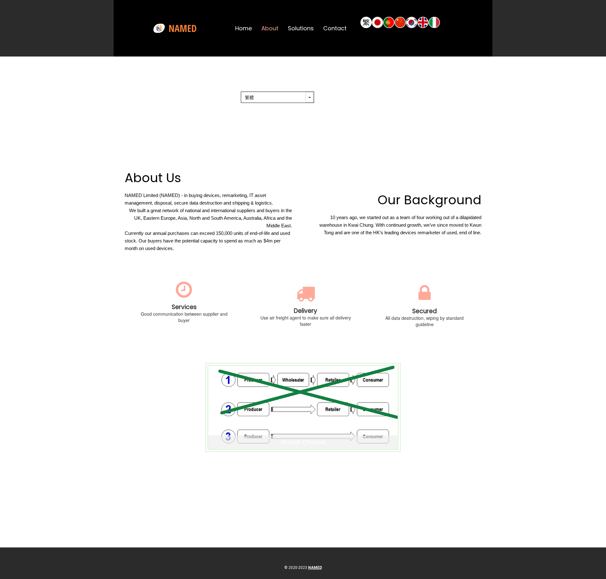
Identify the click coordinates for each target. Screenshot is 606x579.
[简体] (400, 22)
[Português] (389, 22)
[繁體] (366, 22)
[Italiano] (434, 22)
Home (243, 28)
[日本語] (377, 22)
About (269, 28)
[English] (423, 22)
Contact (335, 28)
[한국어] (411, 22)
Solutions (301, 28)
